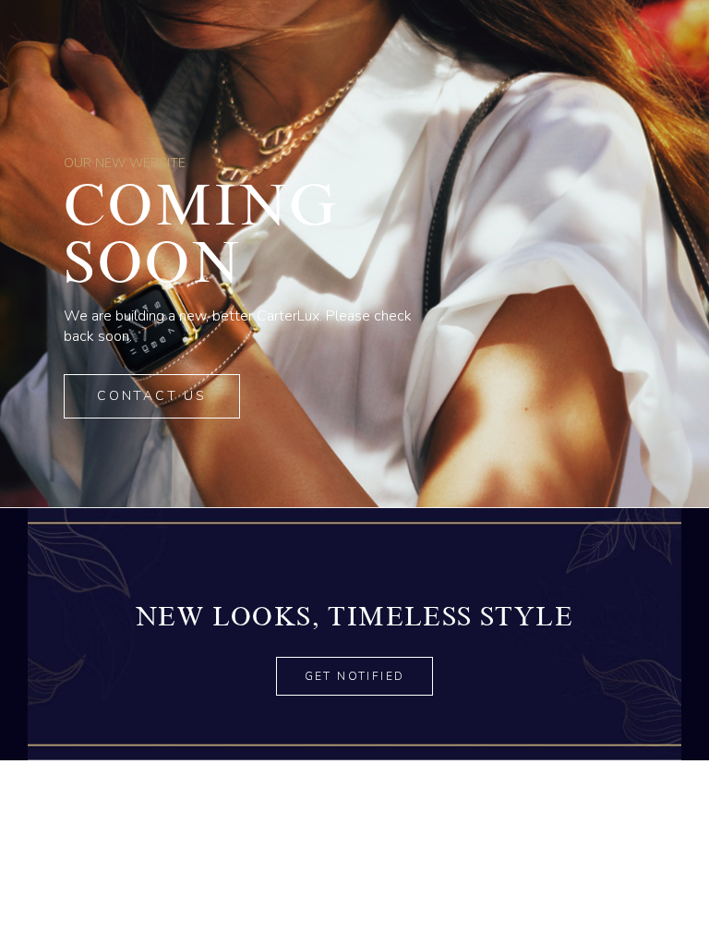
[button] (355, 676)
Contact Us (152, 396)
